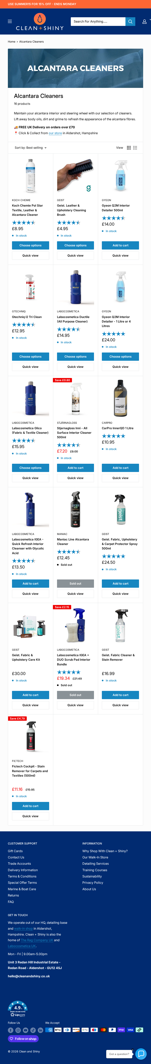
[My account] (144, 21)
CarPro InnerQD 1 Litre (118, 428)
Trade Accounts (19, 863)
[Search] (130, 21)
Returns (13, 895)
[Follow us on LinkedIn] (40, 1030)
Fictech (17, 760)
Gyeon (106, 200)
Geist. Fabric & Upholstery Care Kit (26, 657)
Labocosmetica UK (22, 946)
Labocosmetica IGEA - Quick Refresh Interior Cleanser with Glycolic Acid (28, 546)
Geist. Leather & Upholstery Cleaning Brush (71, 210)
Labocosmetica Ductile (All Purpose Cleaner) (73, 319)
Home (11, 41)
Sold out (75, 583)
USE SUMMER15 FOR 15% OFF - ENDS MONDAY (42, 4)
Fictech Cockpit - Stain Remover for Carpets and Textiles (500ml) (30, 770)
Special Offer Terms (22, 883)
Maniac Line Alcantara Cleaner (73, 541)
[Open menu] (10, 21)
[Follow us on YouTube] (25, 1030)
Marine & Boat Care (22, 889)
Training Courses (94, 870)
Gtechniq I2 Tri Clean (27, 317)
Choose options (30, 245)
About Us (89, 889)
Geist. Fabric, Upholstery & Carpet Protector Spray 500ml (120, 543)
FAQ (11, 902)
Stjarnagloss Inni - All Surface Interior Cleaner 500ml (74, 432)
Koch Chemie (21, 200)
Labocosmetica (68, 311)
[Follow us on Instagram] (18, 1030)
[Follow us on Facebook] (10, 1030)
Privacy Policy (92, 883)
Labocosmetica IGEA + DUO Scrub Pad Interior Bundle (73, 659)
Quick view (30, 255)
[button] (75, 1009)
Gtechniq (19, 311)
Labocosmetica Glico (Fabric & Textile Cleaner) (30, 430)
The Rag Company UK (37, 940)
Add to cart (120, 245)
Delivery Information (23, 870)
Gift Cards (15, 851)
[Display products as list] (135, 147)
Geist (60, 200)
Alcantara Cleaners (31, 41)
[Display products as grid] (129, 147)
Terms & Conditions (22, 876)
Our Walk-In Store (95, 857)
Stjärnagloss (67, 422)
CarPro (107, 422)
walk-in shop (23, 928)
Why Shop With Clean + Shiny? (105, 851)
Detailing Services (95, 863)
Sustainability (92, 876)
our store (55, 133)
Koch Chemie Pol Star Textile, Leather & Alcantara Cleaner (27, 210)
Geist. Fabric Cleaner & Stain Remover (118, 657)
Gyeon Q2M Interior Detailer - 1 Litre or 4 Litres (116, 321)
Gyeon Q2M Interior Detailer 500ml (116, 208)
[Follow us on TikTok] (33, 1030)
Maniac (62, 534)
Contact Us (16, 857)
